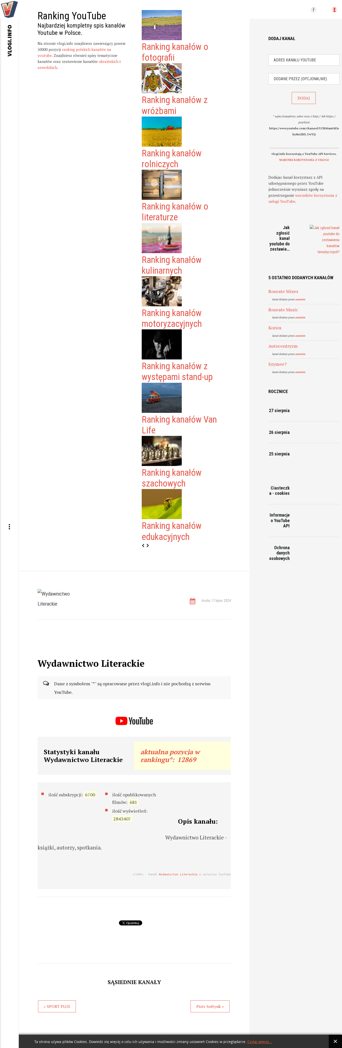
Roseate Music (283, 310)
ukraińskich (108, 61)
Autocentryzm (283, 346)
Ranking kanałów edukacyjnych (172, 531)
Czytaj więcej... (259, 1042)
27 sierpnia (279, 410)
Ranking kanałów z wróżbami (175, 105)
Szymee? (277, 364)
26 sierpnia (279, 432)
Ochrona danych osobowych (279, 553)
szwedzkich (47, 67)
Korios (274, 328)
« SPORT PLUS (57, 1006)
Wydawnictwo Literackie (178, 874)
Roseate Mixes (283, 291)
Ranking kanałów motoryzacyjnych (172, 318)
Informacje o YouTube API (280, 520)
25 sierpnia (279, 453)
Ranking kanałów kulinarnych (172, 265)
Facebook (313, 10)
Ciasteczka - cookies (279, 490)
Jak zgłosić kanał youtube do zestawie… (279, 238)
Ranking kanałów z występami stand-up (177, 371)
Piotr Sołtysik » (210, 1006)
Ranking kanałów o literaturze (175, 212)
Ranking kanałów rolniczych (172, 158)
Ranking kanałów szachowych (172, 478)
